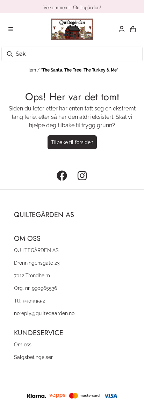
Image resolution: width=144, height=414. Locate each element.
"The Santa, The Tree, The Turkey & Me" (79, 70)
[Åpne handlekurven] (132, 29)
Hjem (31, 70)
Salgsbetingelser (33, 357)
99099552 (34, 301)
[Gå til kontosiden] (121, 29)
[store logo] (72, 29)
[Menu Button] (11, 29)
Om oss (22, 344)
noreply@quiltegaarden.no (44, 313)
